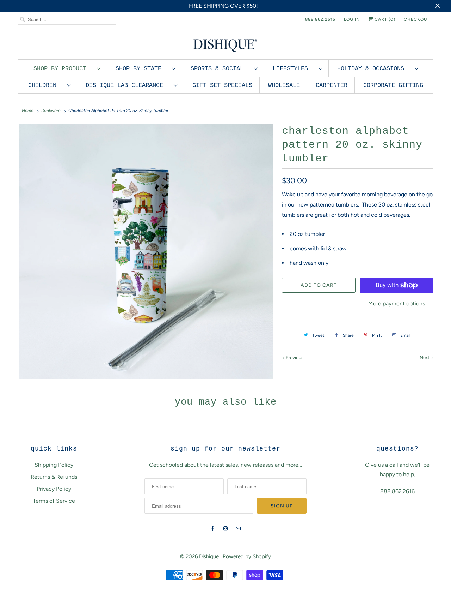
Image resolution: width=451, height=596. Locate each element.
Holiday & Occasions (374, 68)
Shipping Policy (54, 464)
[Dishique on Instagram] (225, 528)
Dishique (209, 556)
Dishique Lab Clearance (128, 85)
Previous (294, 357)
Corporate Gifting (393, 85)
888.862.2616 (320, 19)
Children (45, 85)
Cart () (384, 19)
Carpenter (331, 85)
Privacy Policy (54, 488)
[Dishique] (225, 44)
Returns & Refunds (54, 476)
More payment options (396, 303)
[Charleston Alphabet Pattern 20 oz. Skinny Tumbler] (146, 251)
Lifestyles (294, 68)
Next (425, 357)
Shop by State (142, 68)
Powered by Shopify (247, 556)
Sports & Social (221, 68)
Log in (352, 19)
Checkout (417, 19)
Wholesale (284, 85)
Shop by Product (63, 68)
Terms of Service (54, 500)
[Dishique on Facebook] (212, 528)
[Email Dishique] (238, 528)
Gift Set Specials (222, 85)
